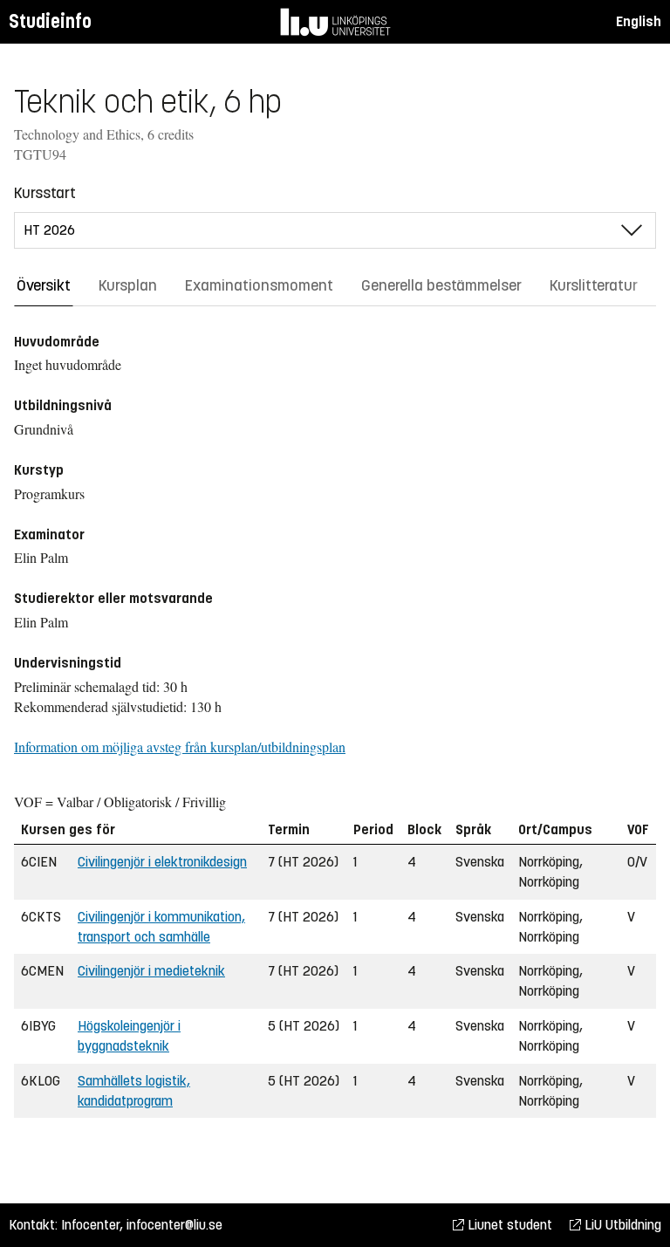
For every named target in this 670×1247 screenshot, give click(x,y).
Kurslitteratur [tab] (594, 285)
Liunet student (508, 1224)
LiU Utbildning (621, 1224)
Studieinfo (50, 21)
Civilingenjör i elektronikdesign (162, 861)
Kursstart (45, 192)
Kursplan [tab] (128, 285)
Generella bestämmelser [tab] (441, 285)
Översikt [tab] (44, 285)
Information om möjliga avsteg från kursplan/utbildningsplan (179, 746)
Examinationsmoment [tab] (259, 285)
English (638, 21)
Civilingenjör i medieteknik (151, 971)
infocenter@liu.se (174, 1224)
